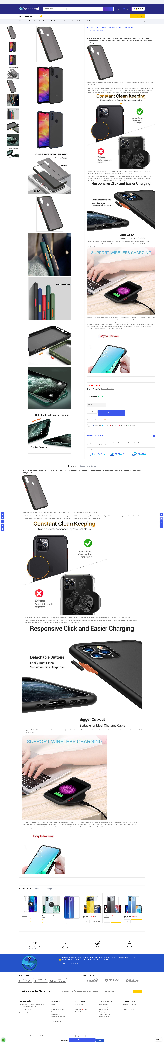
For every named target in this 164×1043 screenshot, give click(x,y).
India (41, 1036)
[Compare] (161, 526)
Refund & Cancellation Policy (132, 1007)
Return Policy (103, 1007)
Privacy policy (103, 1004)
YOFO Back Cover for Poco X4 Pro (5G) (92, 894)
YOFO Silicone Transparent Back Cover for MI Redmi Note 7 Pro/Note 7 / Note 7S (72, 894)
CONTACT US (79, 1004)
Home (53, 1004)
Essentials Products (57, 1019)
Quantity (90, 409)
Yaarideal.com (34, 1036)
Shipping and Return (88, 466)
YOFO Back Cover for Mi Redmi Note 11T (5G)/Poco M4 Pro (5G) (113, 894)
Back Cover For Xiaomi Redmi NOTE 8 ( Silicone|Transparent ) (31, 894)
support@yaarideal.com (29, 1012)
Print (107, 420)
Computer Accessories (58, 1016)
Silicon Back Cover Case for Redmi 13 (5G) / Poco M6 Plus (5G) (51, 894)
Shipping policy (104, 1012)
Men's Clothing (55, 1014)
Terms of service (104, 1014)
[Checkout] (161, 514)
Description (72, 466)
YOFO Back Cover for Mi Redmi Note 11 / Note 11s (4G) (133, 894)
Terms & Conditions (129, 1009)
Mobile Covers (55, 1007)
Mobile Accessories (57, 1012)
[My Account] (161, 518)
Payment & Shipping (129, 1004)
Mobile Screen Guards (58, 1009)
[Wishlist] (161, 522)
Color (89, 402)
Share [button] (89, 426)
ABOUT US (78, 1007)
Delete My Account (105, 1016)
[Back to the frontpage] (144, 21)
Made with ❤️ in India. (82, 1009)
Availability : (93, 397)
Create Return (79, 1012)
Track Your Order (56, 1021)
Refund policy (103, 1009)
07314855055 (26, 1009)
